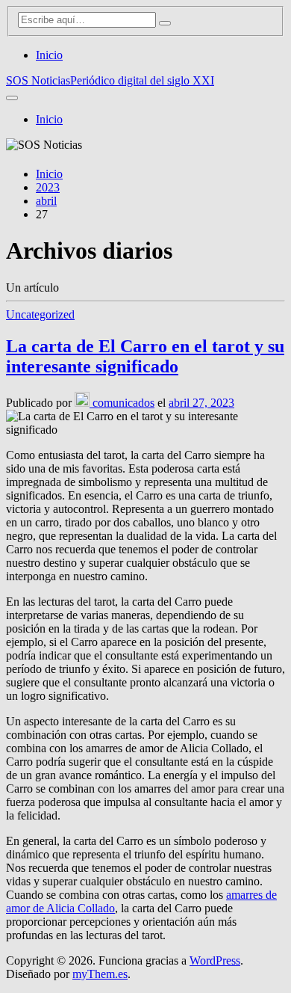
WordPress (215, 960)
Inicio (49, 55)
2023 (48, 187)
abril (46, 200)
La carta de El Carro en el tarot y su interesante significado (145, 356)
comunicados (122, 402)
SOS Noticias (38, 80)
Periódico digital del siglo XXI (142, 80)
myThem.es (100, 974)
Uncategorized (40, 314)
